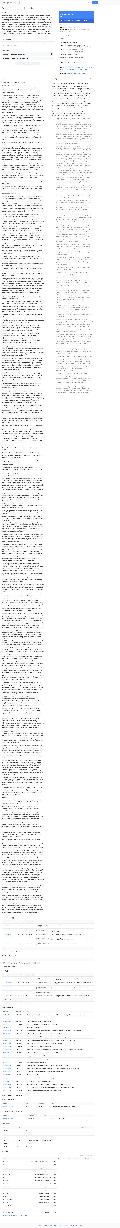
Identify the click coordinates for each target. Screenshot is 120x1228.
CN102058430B (7, 1084)
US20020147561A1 (8, 1046)
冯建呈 (67, 27)
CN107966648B (7, 1043)
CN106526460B (7, 1021)
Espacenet (70, 73)
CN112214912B (7, 1090)
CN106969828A (7, 1068)
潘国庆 (71, 27)
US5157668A (6, 1024)
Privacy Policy (73, 1225)
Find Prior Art (77, 20)
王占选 (78, 27)
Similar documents (72, 69)
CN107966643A (7, 978)
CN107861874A (7, 1059)
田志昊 (75, 27)
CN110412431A (7, 1049)
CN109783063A (7, 1087)
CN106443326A (7, 1056)
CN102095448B (7, 1030)
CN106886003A (7, 1065)
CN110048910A (7, 1033)
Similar (86, 20)
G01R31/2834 (8, 43)
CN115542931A (7, 995)
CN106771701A (7, 1040)
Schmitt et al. (6, 1081)
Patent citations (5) (67, 67)
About (40, 1225)
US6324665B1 (6, 1027)
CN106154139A (7, 943)
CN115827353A (7, 1075)
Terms (66, 1225)
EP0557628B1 (6, 1018)
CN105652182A (7, 938)
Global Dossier (77, 73)
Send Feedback (48, 1225)
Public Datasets (58, 1225)
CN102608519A (7, 934)
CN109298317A (7, 1052)
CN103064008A (7, 1037)
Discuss (84, 73)
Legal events (63, 69)
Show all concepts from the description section (15, 1215)
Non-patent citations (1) (79, 67)
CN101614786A (7, 930)
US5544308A (6, 1015)
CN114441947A (7, 992)
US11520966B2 (7, 1062)
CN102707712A (7, 1078)
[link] (25, 43)
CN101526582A (7, 925)
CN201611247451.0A (8, 1106)
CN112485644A (7, 987)
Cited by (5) (89, 67)
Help (80, 1225)
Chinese (71, 24)
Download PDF (66, 20)
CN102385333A (7, 1071)
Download (82, 1155)
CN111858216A (7, 982)
